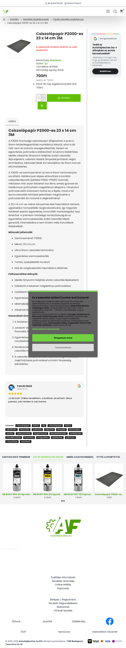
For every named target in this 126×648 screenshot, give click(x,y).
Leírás (12, 121)
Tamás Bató (24, 386)
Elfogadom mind (63, 337)
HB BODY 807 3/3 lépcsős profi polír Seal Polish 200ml (78, 494)
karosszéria (74, 429)
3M (45, 63)
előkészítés (57, 437)
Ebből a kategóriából (80, 457)
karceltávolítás (14, 437)
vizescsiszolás (23, 433)
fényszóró (24, 429)
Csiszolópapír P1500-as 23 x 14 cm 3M (109, 494)
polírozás (37, 429)
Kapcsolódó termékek (16, 457)
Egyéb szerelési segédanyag (68, 19)
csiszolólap (12, 441)
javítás (10, 433)
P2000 (36, 425)
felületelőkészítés (58, 433)
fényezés (61, 429)
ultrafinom (11, 429)
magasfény (43, 437)
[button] (62, 501)
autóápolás (75, 433)
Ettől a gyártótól (108, 457)
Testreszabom (63, 347)
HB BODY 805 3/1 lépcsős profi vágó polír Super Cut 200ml (17, 494)
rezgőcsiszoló (40, 433)
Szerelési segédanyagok (36, 19)
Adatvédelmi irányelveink (45, 329)
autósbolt (25, 441)
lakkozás (49, 429)
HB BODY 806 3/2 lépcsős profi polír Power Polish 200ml (47, 494)
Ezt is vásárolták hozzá (48, 457)
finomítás (29, 437)
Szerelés (14, 19)
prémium (70, 437)
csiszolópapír (23, 425)
